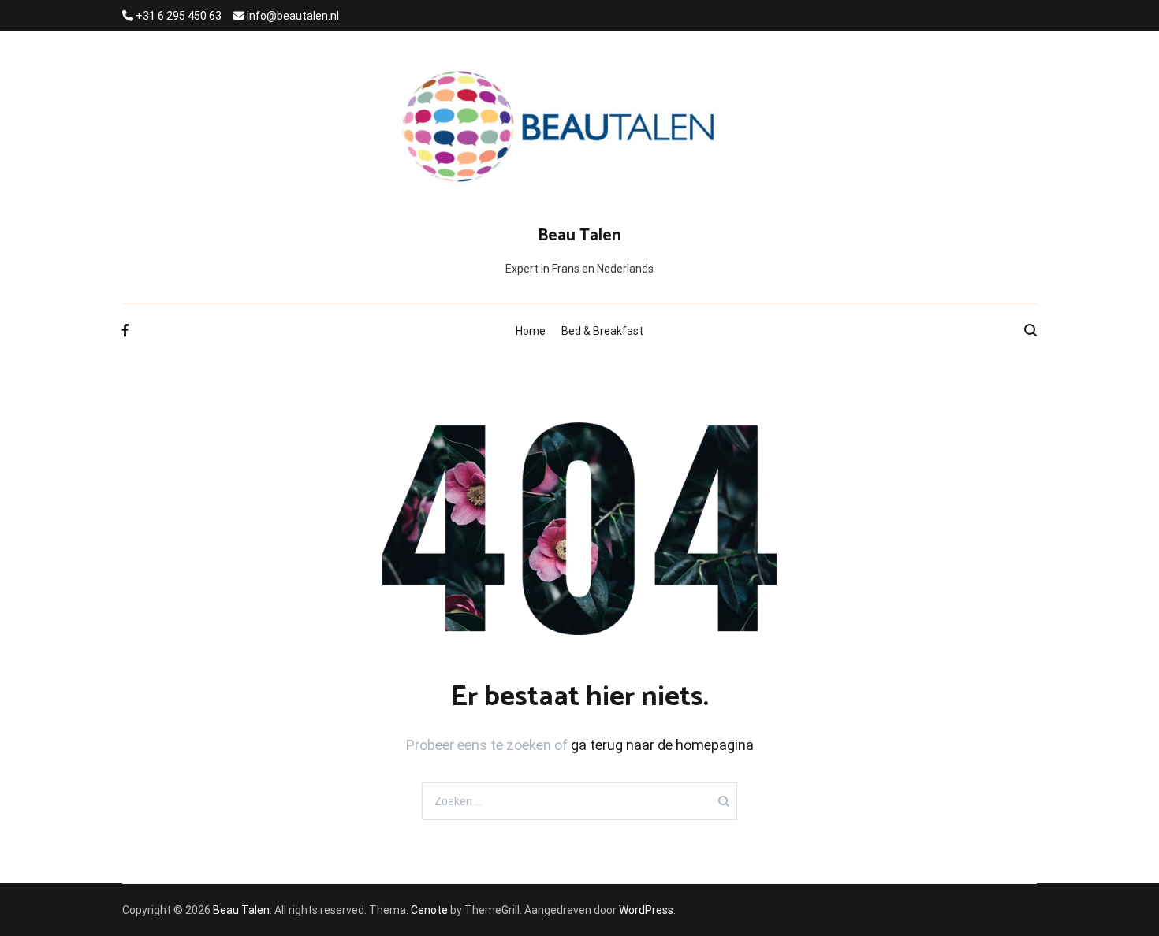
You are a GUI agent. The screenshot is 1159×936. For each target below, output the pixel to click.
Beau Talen (579, 235)
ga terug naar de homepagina (662, 745)
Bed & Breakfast (602, 331)
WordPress (646, 910)
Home (531, 331)
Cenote (429, 910)
